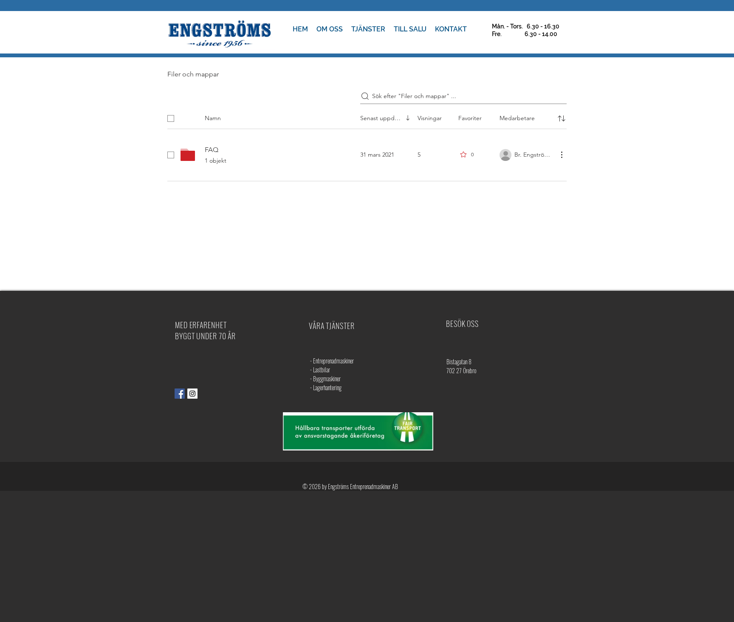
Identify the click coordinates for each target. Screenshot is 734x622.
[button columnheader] (561, 118)
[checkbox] (170, 118)
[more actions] (561, 154)
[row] (367, 117)
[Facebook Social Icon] (180, 393)
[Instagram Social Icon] (192, 393)
